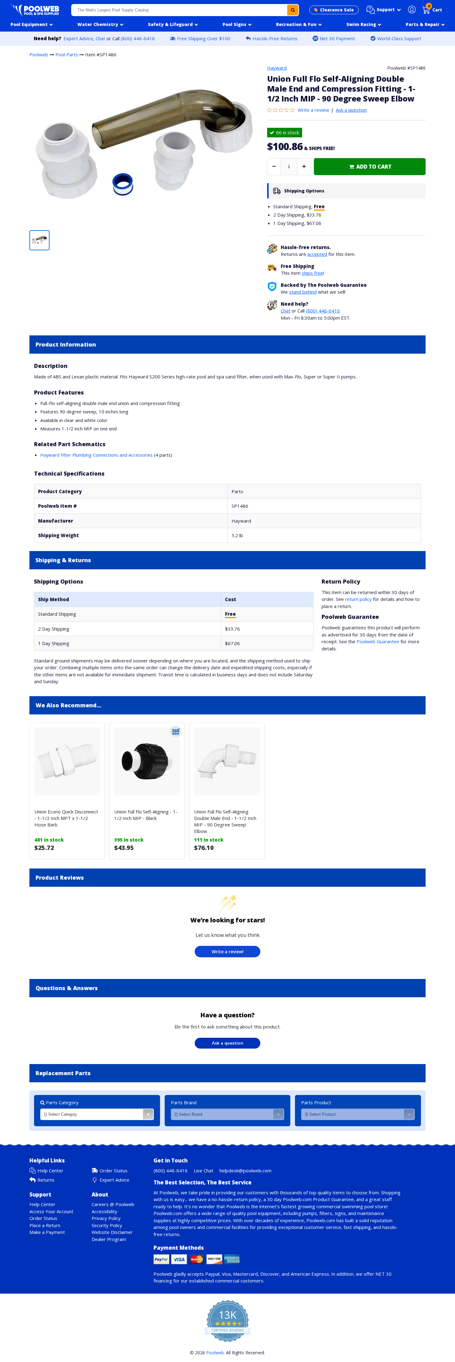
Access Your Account (51, 1211)
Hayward (277, 68)
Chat (100, 38)
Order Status (114, 1170)
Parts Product (316, 1102)
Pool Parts (66, 54)
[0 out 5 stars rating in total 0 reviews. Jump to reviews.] (282, 110)
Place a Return (44, 1225)
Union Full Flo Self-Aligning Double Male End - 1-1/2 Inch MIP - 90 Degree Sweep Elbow (225, 821)
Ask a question (351, 110)
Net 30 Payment (337, 38)
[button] (384, 10)
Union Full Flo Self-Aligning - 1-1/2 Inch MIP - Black (146, 814)
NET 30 (383, 1274)
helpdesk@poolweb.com (245, 1170)
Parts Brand (184, 1102)
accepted (317, 254)
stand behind (303, 292)
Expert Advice (78, 38)
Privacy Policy (106, 1218)
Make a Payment (47, 1232)
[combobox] (185, 10)
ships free (312, 273)
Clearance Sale (337, 10)
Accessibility (104, 1211)
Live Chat (203, 1170)
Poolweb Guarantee (378, 641)
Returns (45, 1180)
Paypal (212, 1274)
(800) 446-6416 (138, 38)
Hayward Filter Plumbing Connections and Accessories (96, 455)
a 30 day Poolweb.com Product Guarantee (308, 1199)
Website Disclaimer (112, 1232)
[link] (370, 166)
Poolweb (38, 54)
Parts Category (62, 1102)
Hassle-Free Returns (275, 38)
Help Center (50, 1170)
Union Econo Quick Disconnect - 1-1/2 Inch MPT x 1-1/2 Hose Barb (66, 818)
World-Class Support (399, 38)
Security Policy (107, 1225)
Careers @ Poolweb (113, 1204)
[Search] (292, 10)
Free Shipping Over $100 (203, 38)
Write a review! (228, 952)
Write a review (313, 110)
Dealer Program (109, 1239)
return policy (358, 599)
